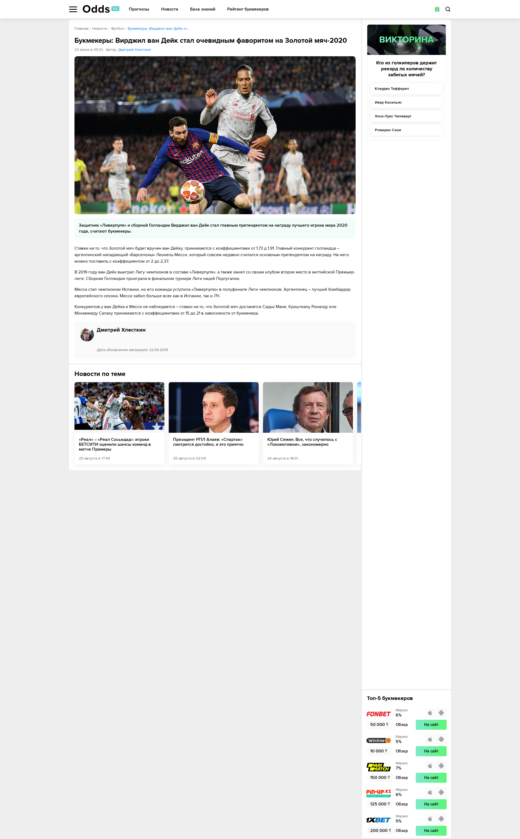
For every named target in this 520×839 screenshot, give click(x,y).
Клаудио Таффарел (392, 88)
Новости (169, 9)
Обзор (402, 724)
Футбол (117, 28)
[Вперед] (352, 423)
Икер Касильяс (388, 102)
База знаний (202, 9)
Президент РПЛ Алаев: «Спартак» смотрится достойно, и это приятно (208, 442)
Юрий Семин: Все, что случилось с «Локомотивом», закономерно (302, 442)
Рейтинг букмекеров (248, 9)
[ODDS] (101, 9)
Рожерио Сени (388, 130)
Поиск (448, 9)
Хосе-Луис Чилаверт (393, 116)
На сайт (431, 724)
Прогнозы (139, 9)
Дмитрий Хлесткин (134, 49)
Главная (81, 28)
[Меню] (73, 9)
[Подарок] (437, 9)
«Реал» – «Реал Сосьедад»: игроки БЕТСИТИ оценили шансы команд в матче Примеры (115, 444)
